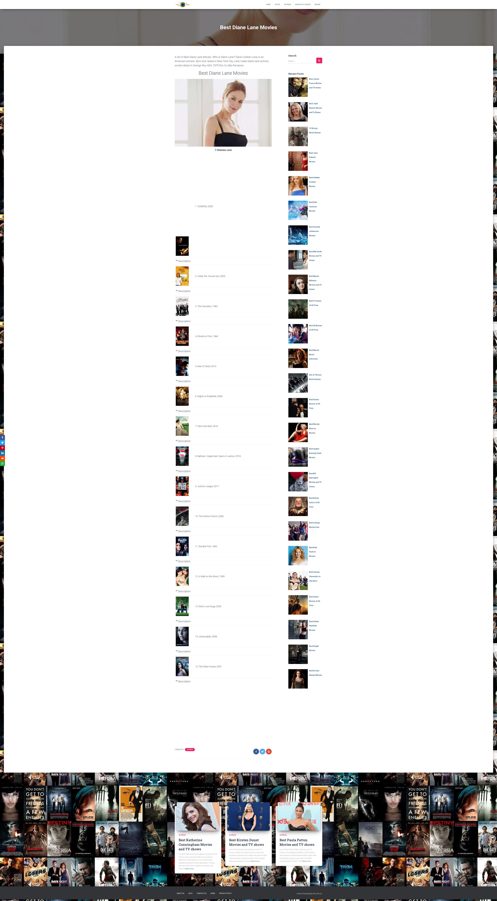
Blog (190, 893)
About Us (180, 893)
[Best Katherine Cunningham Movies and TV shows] (198, 816)
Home (268, 4)
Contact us (201, 893)
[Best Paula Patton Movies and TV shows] (299, 816)
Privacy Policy (225, 893)
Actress (287, 4)
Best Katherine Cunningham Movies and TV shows (195, 844)
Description (184, 261)
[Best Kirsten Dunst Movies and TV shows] (248, 816)
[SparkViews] (183, 4)
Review (317, 4)
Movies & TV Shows (302, 4)
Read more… (190, 869)
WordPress (317, 894)
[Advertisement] (184, 196)
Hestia (299, 894)
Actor (277, 4)
